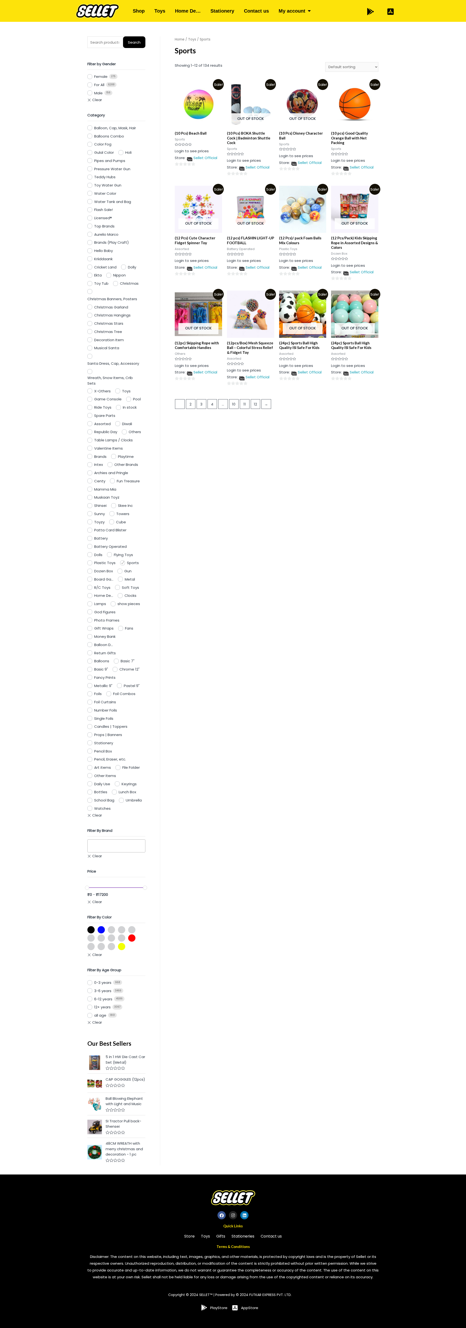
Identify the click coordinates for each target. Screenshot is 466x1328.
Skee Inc (125, 505)
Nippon (119, 275)
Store (189, 1236)
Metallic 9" (103, 685)
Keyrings (129, 783)
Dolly (132, 267)
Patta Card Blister (110, 530)
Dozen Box (103, 571)
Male (98, 93)
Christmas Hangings (112, 315)
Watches (102, 808)
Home (179, 39)
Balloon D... (103, 644)
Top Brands (104, 226)
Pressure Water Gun (112, 168)
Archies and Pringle (111, 472)
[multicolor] (91, 938)
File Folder (131, 767)
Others (135, 431)
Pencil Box (103, 751)
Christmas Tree (108, 331)
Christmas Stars (108, 323)
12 (255, 404)
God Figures (105, 612)
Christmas (129, 283)
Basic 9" (101, 669)
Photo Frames (106, 620)
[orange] (101, 938)
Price (91, 871)
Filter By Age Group (104, 969)
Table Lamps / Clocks (113, 440)
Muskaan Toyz (106, 497)
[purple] (121, 938)
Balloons (101, 661)
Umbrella (134, 800)
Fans (129, 628)
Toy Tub (101, 283)
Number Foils (105, 710)
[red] (131, 938)
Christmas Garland (111, 307)
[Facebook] (221, 1215)
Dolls (98, 554)
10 (233, 404)
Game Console (108, 399)
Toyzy (99, 522)
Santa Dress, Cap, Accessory (113, 363)
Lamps (100, 603)
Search (134, 42)
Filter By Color (99, 917)
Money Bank (105, 636)
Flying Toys (123, 554)
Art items (102, 767)
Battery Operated (110, 546)
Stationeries (243, 1236)
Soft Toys (130, 587)
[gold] (111, 929)
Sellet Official (205, 157)
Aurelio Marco (106, 234)
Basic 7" (127, 661)
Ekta (98, 275)
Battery (101, 538)
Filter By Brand (99, 830)
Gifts (220, 1236)
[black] (91, 929)
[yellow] (121, 946)
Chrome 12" (129, 669)
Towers (122, 513)
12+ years (102, 1007)
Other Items (105, 775)
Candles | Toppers (110, 726)
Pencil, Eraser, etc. (110, 759)
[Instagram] (233, 1215)
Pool (137, 399)
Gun (128, 571)
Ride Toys (102, 407)
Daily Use (102, 783)
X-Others (102, 391)
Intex (98, 464)
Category (96, 115)
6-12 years (103, 999)
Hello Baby (103, 250)
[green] (121, 929)
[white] (111, 946)
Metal (130, 579)
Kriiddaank (103, 258)
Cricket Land (105, 267)
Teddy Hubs (105, 176)
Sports (133, 562)
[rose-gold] (91, 946)
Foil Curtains (105, 701)
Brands (100, 456)
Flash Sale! (103, 209)
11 (244, 404)
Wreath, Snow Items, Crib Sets (110, 380)
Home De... (103, 595)
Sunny (99, 513)
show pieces (128, 603)
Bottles (100, 791)
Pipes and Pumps (109, 160)
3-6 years (102, 990)
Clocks (130, 595)
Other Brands (126, 464)
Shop (139, 11)
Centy (99, 481)
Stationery (222, 11)
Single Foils (103, 718)
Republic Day (105, 431)
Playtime (126, 456)
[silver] (101, 946)
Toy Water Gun (107, 185)
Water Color (105, 193)
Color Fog (102, 144)
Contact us (256, 11)
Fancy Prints (105, 677)
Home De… (188, 11)
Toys (159, 11)
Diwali (127, 423)
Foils (98, 693)
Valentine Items (108, 448)
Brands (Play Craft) (111, 242)
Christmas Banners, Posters (112, 298)
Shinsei (100, 505)
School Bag (104, 800)
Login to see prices (192, 151)
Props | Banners (108, 734)
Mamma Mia (105, 489)
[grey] (131, 929)
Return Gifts (105, 653)
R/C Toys (102, 587)
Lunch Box (127, 791)
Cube (121, 522)
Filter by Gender (101, 63)
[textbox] (90, 846)
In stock (130, 407)
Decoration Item (109, 339)
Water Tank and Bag (112, 201)
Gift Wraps (104, 628)
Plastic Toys (105, 562)
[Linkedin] (244, 1215)
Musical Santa (106, 347)
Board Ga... (103, 579)
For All (99, 84)
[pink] (111, 938)
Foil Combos (124, 693)
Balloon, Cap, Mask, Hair (115, 127)
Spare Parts (104, 415)
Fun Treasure (128, 481)
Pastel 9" (132, 685)
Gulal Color (104, 152)
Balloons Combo (109, 136)
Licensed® (103, 217)
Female (101, 76)
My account (292, 11)
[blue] (101, 929)
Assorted (102, 423)
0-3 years (102, 982)
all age (100, 1015)
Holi (128, 152)
